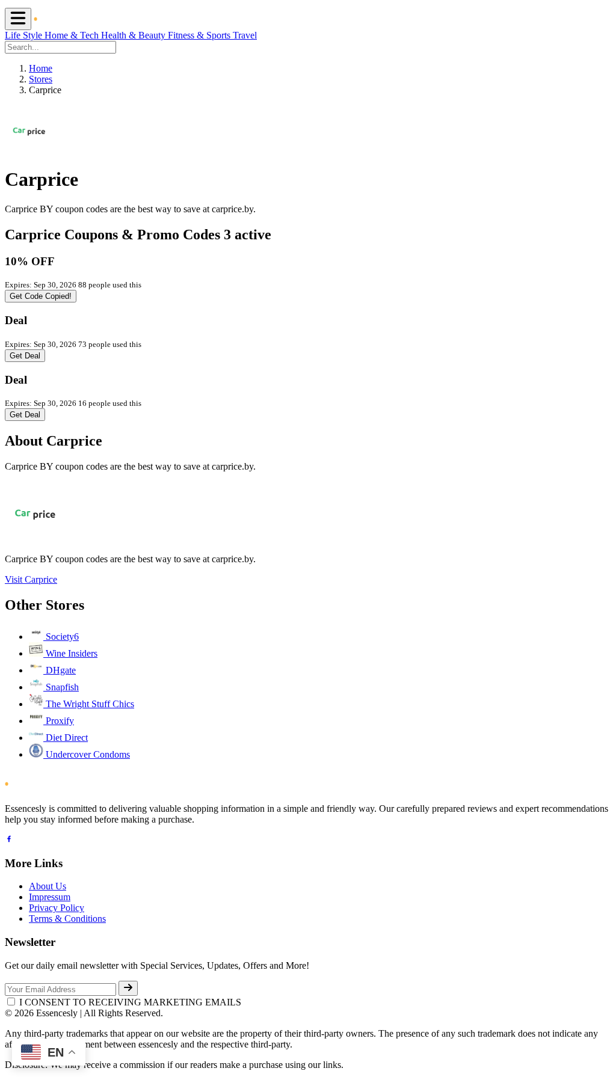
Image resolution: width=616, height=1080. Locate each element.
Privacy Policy (56, 908)
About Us (47, 886)
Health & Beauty (134, 35)
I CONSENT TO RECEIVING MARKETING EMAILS (130, 1002)
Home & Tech (73, 35)
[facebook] (9, 840)
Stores (40, 79)
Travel (245, 35)
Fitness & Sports (200, 35)
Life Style (25, 35)
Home (40, 68)
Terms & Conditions (67, 918)
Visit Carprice (31, 579)
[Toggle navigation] (18, 19)
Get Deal (25, 355)
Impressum (49, 897)
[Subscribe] (128, 988)
